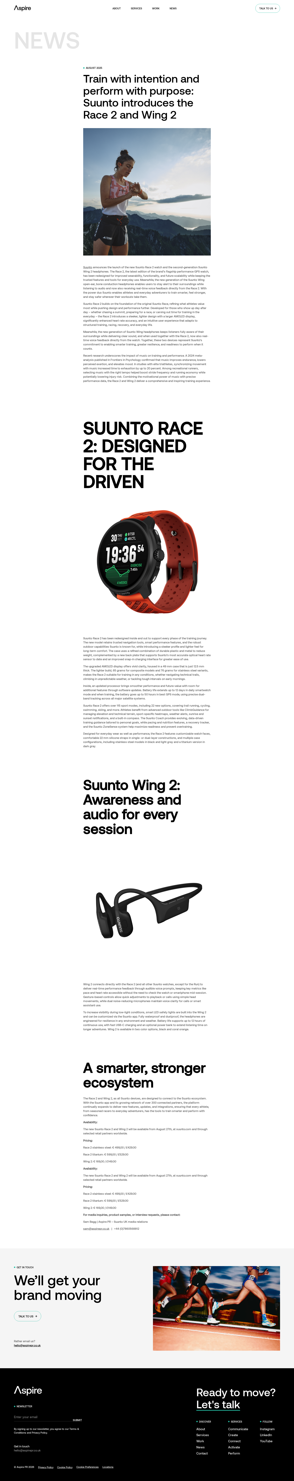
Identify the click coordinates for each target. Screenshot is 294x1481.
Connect (234, 1441)
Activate (234, 1447)
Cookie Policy (64, 1467)
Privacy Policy (45, 1467)
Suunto (87, 267)
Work (200, 1441)
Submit (77, 1420)
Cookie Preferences (87, 1466)
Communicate (238, 1429)
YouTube (266, 1441)
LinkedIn (266, 1435)
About (200, 1429)
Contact (202, 1453)
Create (233, 1435)
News (200, 1447)
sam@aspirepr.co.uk (96, 1228)
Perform (234, 1453)
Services (202, 1435)
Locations (107, 1466)
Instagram (267, 1429)
